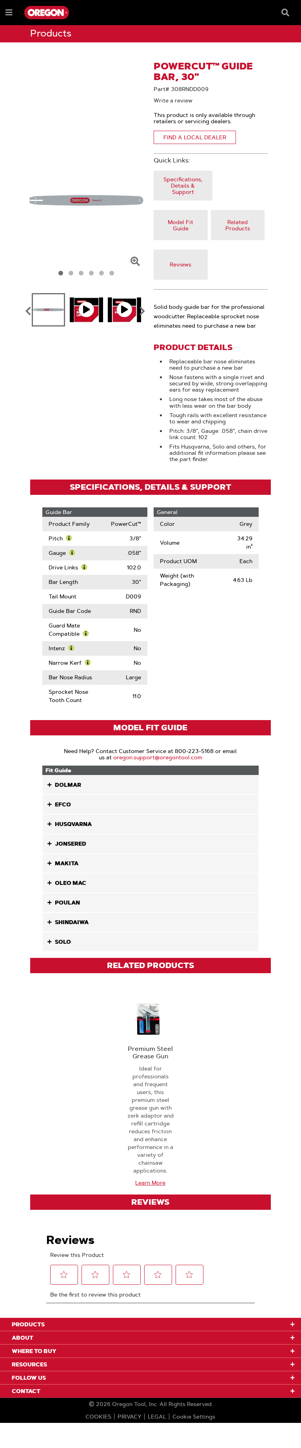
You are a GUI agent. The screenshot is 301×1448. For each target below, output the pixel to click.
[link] (183, 186)
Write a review (173, 100)
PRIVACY (129, 1416)
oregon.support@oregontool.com (157, 757)
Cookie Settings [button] (193, 1416)
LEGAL (157, 1416)
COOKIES (98, 1416)
